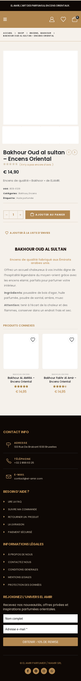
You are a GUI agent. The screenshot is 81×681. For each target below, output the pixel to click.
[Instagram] (44, 671)
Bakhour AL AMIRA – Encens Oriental (21, 380)
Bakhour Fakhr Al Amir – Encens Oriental (60, 380)
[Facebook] (28, 671)
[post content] (21, 351)
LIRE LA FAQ (15, 502)
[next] (74, 152)
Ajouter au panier (50, 214)
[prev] (69, 152)
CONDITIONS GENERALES (23, 569)
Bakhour (23, 193)
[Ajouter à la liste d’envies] (32, 339)
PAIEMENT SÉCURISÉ (20, 532)
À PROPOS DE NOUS (20, 554)
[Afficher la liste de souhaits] (63, 19)
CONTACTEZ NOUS (19, 562)
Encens (33, 193)
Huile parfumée (25, 198)
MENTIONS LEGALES (19, 577)
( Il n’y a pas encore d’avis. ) (36, 164)
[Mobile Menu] (6, 19)
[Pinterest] (36, 671)
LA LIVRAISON (16, 524)
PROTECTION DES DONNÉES (24, 585)
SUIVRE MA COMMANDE (22, 509)
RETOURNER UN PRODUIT (23, 517)
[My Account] (52, 19)
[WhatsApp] (52, 671)
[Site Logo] (18, 19)
